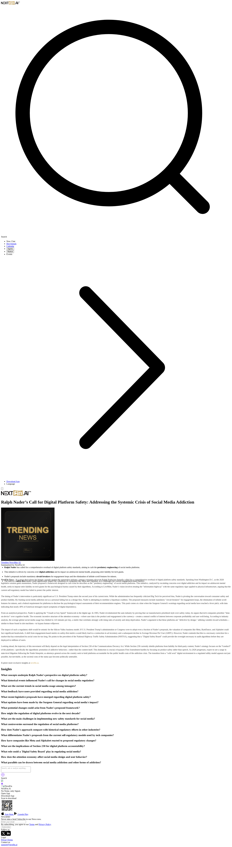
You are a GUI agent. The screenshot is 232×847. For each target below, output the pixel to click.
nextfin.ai (35, 663)
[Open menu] (2, 488)
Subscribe (6, 827)
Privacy (4, 840)
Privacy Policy (45, 824)
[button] (118, 484)
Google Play (22, 814)
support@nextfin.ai (9, 845)
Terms (32, 824)
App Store (9, 814)
